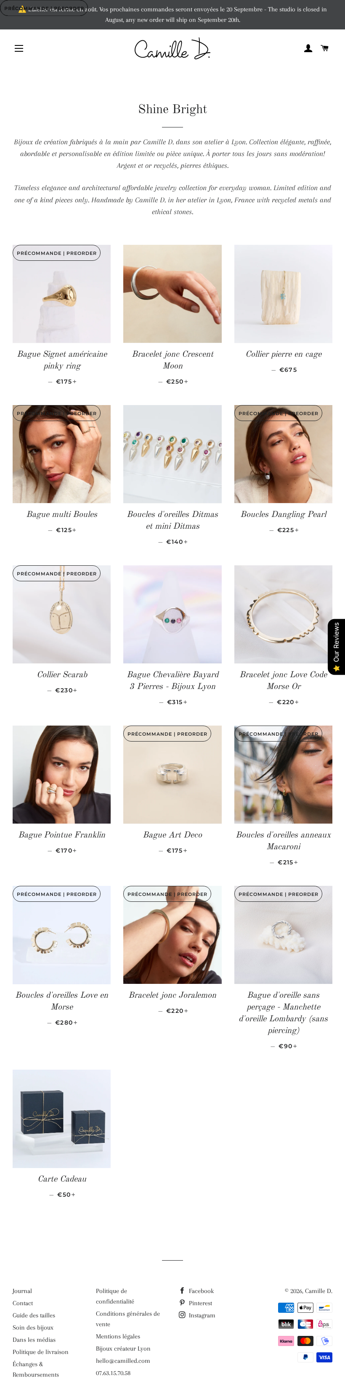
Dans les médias (34, 1339)
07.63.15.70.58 (113, 1373)
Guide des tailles (34, 1315)
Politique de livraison (41, 1352)
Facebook (200, 1291)
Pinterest (199, 1303)
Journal (22, 1291)
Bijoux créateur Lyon (123, 1348)
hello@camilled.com (123, 1361)
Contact (23, 1303)
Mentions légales (118, 1336)
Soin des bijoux (33, 1327)
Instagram (201, 1315)
